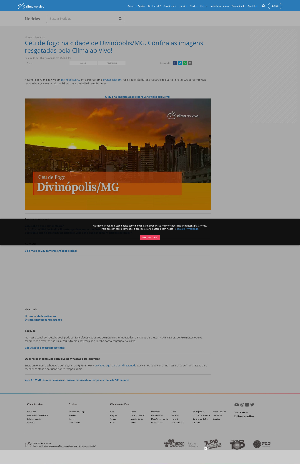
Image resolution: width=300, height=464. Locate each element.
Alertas (193, 6)
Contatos (252, 6)
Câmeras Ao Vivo (136, 6)
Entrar (275, 6)
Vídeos (203, 6)
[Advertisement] (150, 457)
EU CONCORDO (150, 237)
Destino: (154, 6)
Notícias (183, 6)
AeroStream (170, 6)
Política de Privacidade (186, 228)
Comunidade (238, 6)
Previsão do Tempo (219, 6)
